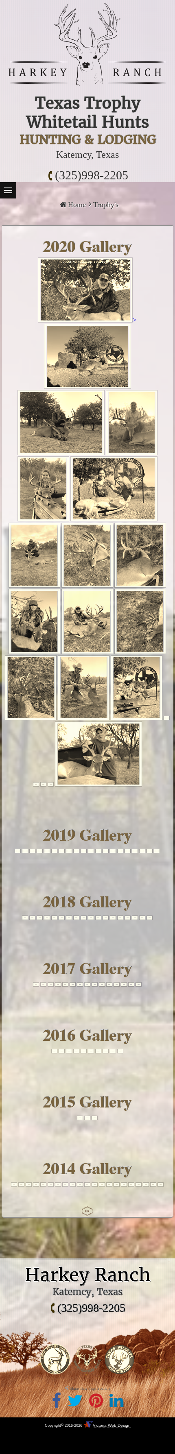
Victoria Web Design (112, 1425)
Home (77, 205)
